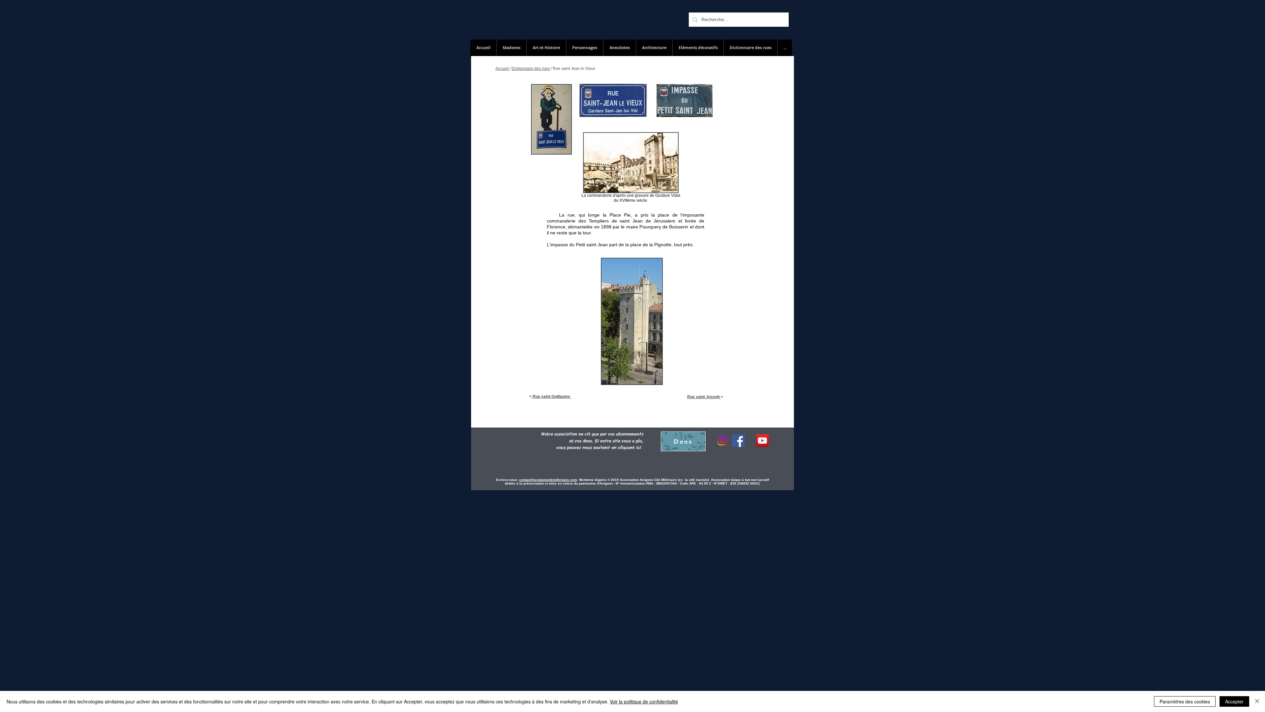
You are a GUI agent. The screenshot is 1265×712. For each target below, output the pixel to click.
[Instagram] (722, 440)
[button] (750, 48)
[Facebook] (738, 440)
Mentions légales (593, 480)
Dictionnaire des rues (531, 68)
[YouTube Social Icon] (762, 440)
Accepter (1234, 701)
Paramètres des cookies (1185, 701)
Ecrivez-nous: (507, 480)
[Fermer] (1257, 701)
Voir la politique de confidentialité (644, 701)
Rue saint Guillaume (551, 396)
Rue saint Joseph (704, 397)
